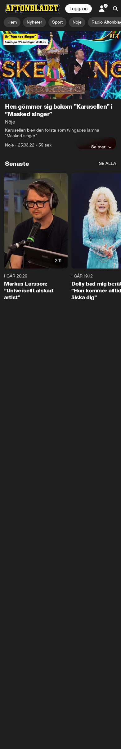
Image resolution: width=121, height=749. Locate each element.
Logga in (78, 8)
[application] (60, 65)
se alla (107, 163)
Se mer (98, 146)
